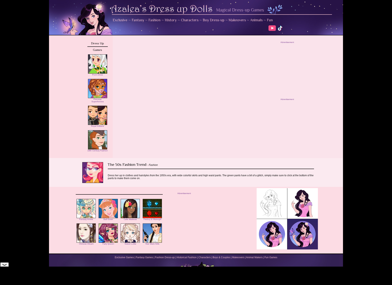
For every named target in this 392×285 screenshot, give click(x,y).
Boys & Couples (221, 257)
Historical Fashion (187, 257)
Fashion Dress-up (165, 257)
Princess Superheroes (97, 100)
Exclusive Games (124, 257)
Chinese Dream (86, 244)
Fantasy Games (144, 257)
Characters (189, 20)
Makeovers (237, 20)
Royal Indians (97, 126)
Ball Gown (108, 219)
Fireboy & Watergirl (152, 219)
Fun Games (270, 257)
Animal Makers (254, 257)
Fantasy (138, 20)
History (171, 20)
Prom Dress (97, 75)
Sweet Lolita (130, 244)
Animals (256, 20)
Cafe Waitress (130, 219)
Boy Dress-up (213, 20)
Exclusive (120, 20)
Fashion (154, 20)
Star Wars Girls (152, 244)
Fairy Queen (108, 244)
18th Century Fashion (97, 150)
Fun (270, 20)
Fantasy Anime (86, 219)
